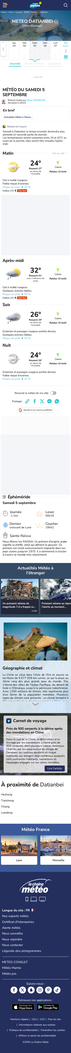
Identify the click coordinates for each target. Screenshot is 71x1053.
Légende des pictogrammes (21, 951)
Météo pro (9, 974)
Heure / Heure (34, 64)
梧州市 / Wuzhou (31, 12)
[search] (65, 5)
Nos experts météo (15, 916)
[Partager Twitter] (42, 401)
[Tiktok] (57, 990)
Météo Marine (11, 968)
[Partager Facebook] (34, 401)
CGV (42, 1019)
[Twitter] (22, 990)
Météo (3, 12)
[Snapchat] (31, 990)
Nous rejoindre (12, 939)
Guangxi (18, 12)
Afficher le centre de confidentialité (37, 1035)
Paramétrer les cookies (53, 1030)
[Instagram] (39, 990)
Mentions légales (19, 1019)
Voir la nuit (58, 153)
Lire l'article (54, 768)
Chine (10, 12)
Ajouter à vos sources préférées (37, 410)
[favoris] (56, 21)
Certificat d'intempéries (18, 922)
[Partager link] (27, 401)
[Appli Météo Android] (48, 1007)
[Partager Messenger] (49, 401)
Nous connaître (12, 933)
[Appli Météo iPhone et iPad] (23, 1007)
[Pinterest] (48, 990)
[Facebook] (14, 990)
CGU (34, 1019)
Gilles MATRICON (36, 100)
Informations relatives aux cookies (37, 1024)
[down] (35, 704)
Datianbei (43, 12)
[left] (3, 49)
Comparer (54, 64)
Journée (15, 64)
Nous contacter (12, 945)
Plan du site (54, 1019)
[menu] (5, 5)
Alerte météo (11, 928)
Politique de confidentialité (23, 1030)
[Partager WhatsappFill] (57, 401)
